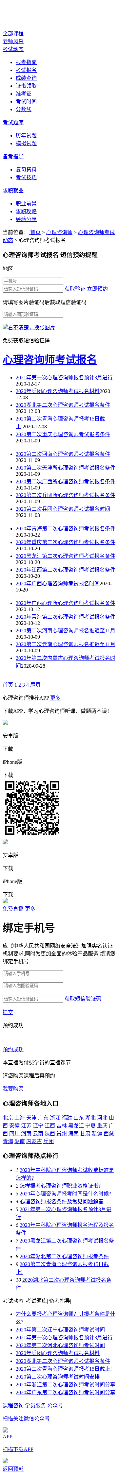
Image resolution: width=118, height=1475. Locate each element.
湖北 (90, 1118)
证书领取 (26, 86)
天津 (31, 1118)
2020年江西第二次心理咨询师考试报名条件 (65, 570)
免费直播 (13, 909)
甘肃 (85, 1133)
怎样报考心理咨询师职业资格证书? (60, 1186)
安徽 (14, 1125)
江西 (50, 1125)
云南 (38, 1133)
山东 (78, 1118)
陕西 (50, 1133)
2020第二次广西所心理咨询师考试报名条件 (65, 481)
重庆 (102, 1125)
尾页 (35, 685)
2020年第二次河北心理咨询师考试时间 (60, 1345)
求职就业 (13, 190)
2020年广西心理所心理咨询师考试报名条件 (65, 603)
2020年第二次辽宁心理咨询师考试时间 (60, 1329)
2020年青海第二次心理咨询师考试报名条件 (65, 528)
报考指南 (26, 62)
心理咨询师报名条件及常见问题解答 (62, 1201)
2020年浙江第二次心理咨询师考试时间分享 (65, 1384)
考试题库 (13, 122)
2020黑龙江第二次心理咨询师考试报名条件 (65, 556)
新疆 (97, 1133)
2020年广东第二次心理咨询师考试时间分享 (65, 1392)
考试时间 (26, 101)
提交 (8, 1012)
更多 (55, 698)
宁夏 (90, 1125)
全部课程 (13, 33)
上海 (19, 1118)
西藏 (109, 1133)
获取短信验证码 (83, 999)
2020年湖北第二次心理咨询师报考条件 (64, 1256)
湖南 (19, 1141)
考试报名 (26, 70)
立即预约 (97, 289)
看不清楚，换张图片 (31, 327)
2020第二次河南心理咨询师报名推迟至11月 (65, 630)
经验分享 (26, 219)
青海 (8, 1141)
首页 (35, 232)
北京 (8, 1118)
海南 (73, 1133)
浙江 (55, 1118)
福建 (67, 1118)
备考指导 (13, 156)
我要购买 (13, 1088)
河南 (26, 1133)
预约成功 (13, 1049)
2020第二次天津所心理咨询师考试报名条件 (65, 468)
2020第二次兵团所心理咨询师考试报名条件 (65, 495)
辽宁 (38, 1125)
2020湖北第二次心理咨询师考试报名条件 (63, 405)
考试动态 (13, 49)
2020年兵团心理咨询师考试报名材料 (58, 391)
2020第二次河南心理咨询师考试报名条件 (63, 454)
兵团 (48, 1141)
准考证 (23, 93)
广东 (43, 1118)
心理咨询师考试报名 (50, 360)
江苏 (26, 1125)
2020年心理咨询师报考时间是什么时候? (65, 1193)
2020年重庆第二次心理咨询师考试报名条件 (65, 542)
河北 (102, 1118)
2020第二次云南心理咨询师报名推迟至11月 (65, 644)
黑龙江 (76, 1125)
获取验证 (75, 289)
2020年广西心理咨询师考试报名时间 (58, 583)
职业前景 (26, 203)
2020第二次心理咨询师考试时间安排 (58, 1377)
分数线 (23, 109)
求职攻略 (26, 211)
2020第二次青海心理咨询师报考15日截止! (64, 1369)
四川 (14, 1133)
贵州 (61, 1133)
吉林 (61, 1125)
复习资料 (26, 169)
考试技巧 (26, 177)
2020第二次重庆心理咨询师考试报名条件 (63, 434)
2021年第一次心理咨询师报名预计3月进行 (64, 377)
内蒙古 (34, 1141)
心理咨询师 (29, 15)
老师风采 (13, 41)
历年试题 (26, 135)
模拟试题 (26, 143)
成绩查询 (26, 78)
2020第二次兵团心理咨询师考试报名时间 (63, 509)
